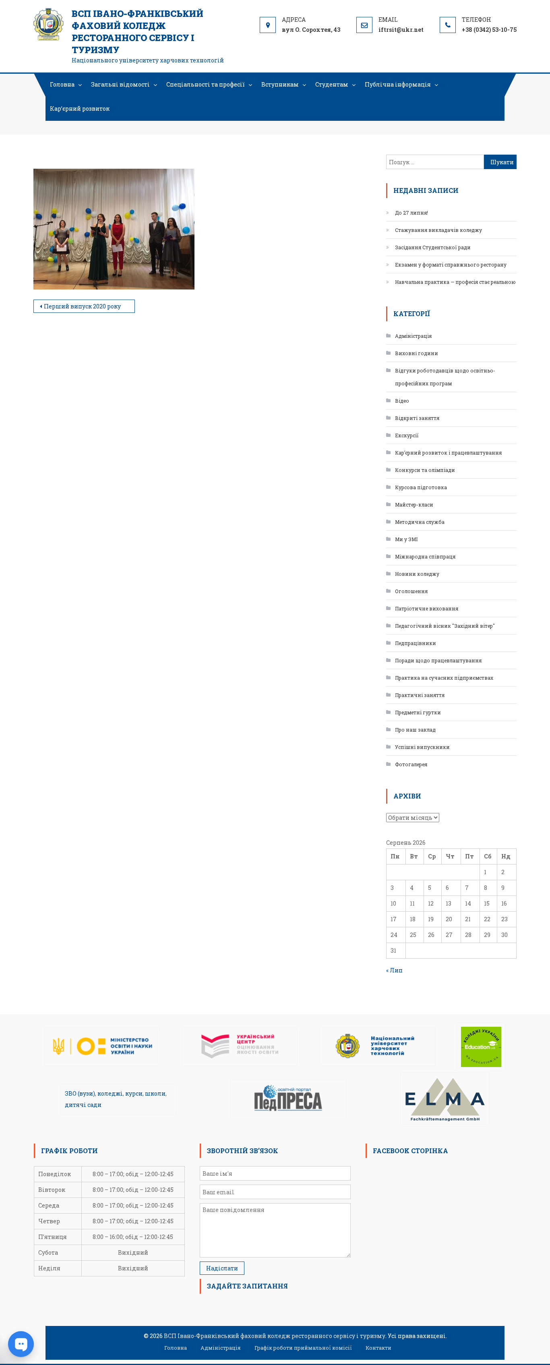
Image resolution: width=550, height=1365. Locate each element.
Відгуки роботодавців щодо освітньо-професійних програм (445, 377)
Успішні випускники (422, 747)
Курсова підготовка (421, 487)
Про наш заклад (415, 729)
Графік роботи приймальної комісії (303, 1347)
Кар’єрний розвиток (80, 108)
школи (155, 1093)
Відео (402, 400)
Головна (62, 84)
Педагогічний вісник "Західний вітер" (445, 626)
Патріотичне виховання (426, 608)
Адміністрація (413, 336)
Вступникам (280, 84)
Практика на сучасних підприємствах (444, 677)
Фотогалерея (411, 764)
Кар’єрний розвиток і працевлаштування (448, 452)
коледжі (110, 1093)
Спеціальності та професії (205, 84)
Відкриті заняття (417, 418)
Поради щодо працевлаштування (438, 660)
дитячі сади (83, 1105)
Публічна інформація (398, 84)
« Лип (394, 970)
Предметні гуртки (418, 712)
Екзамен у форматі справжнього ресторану (451, 264)
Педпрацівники (415, 643)
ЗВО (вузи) (80, 1093)
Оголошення (411, 591)
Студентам (331, 84)
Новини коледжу (417, 574)
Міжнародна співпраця (425, 556)
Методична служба (420, 522)
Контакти (378, 1347)
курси (134, 1093)
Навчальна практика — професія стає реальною (455, 282)
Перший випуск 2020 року (82, 306)
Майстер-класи (414, 504)
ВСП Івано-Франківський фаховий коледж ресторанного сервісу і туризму (137, 32)
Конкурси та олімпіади (425, 470)
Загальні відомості (120, 84)
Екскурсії (407, 435)
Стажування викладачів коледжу (438, 230)
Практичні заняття (420, 695)
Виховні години (416, 353)
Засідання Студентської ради (433, 247)
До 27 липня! (411, 212)
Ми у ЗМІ (406, 539)
